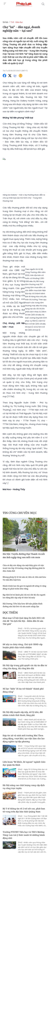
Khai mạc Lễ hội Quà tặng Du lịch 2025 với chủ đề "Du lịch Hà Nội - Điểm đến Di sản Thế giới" (24, 621)
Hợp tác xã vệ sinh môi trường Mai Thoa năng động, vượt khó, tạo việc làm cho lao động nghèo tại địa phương (24, 738)
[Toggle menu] (5, 3)
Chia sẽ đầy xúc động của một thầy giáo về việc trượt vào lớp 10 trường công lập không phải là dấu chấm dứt (24, 568)
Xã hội (5, 22)
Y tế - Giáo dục (17, 22)
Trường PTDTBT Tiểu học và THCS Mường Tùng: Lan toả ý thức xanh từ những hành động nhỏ (24, 835)
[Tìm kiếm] (43, 4)
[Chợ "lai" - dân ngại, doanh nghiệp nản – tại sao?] (24, 4)
